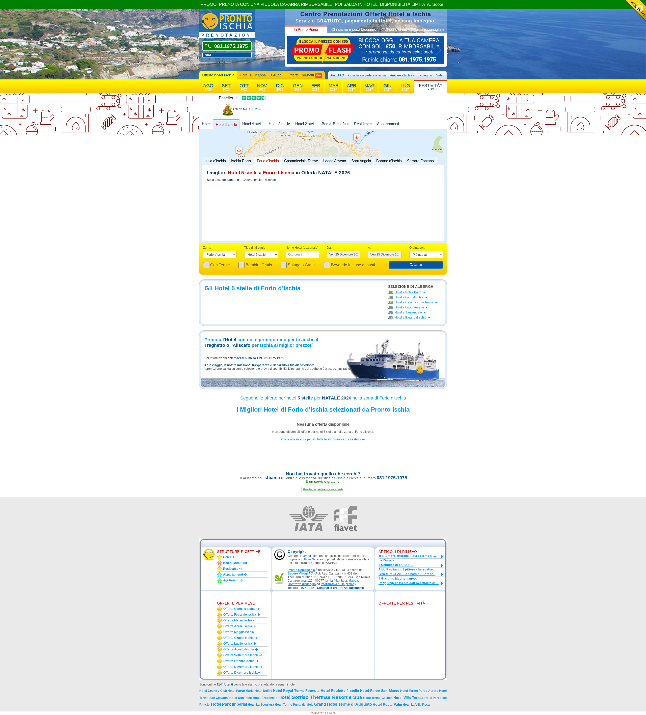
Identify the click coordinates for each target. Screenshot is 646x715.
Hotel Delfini (263, 691)
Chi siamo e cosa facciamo (353, 29)
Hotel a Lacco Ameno (409, 307)
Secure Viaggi (298, 573)
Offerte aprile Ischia (237, 626)
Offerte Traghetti (304, 75)
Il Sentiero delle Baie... (396, 565)
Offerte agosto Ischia (238, 649)
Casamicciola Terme (301, 161)
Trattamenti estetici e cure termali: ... (407, 556)
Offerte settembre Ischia (241, 655)
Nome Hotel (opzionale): (302, 247)
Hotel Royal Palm (387, 704)
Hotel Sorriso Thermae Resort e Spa (320, 697)
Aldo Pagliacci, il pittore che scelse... (407, 569)
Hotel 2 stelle (305, 124)
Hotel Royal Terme (289, 691)
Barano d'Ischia (389, 161)
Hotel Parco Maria (241, 691)
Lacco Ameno (334, 161)
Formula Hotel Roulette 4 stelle (332, 691)
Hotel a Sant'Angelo (408, 312)
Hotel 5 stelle (226, 124)
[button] (323, 489)
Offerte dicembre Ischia (240, 672)
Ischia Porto (241, 161)
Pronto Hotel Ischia (301, 570)
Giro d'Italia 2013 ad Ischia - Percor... (407, 574)
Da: (329, 247)
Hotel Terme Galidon (377, 698)
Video (440, 75)
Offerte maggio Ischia (238, 632)
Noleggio (425, 75)
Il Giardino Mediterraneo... (398, 578)
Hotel (206, 124)
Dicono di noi (396, 29)
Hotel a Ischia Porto (408, 292)
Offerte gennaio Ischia (239, 609)
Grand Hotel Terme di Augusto (343, 704)
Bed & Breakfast (335, 124)
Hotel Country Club (213, 691)
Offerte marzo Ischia (237, 620)
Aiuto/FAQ (337, 75)
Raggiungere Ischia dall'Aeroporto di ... (409, 583)
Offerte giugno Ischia (238, 638)
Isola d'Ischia (215, 161)
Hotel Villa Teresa (408, 698)
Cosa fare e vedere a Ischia (367, 75)
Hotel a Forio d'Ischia (409, 297)
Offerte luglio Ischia (237, 643)
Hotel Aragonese (265, 698)
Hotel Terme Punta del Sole (294, 704)
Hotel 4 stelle (252, 124)
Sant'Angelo (361, 161)
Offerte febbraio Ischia (239, 614)
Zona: (207, 247)
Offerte (218, 75)
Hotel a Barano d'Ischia (410, 317)
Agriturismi (231, 580)
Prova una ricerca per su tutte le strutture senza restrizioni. (323, 439)
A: (369, 247)
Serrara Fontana (420, 161)
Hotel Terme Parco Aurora (419, 691)
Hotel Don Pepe (240, 698)
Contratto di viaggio (302, 584)
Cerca (417, 265)
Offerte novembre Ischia (241, 667)
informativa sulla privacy (338, 584)
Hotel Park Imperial (229, 704)
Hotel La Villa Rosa (416, 704)
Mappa (353, 580)
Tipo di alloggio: (255, 247)
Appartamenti (388, 124)
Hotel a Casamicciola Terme (414, 302)
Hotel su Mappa (253, 75)
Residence (363, 124)
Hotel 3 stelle (279, 124)
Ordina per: (417, 247)
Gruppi (276, 75)
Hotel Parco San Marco (379, 691)
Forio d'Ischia (268, 161)
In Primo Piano (306, 29)
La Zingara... (388, 560)
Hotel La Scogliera (261, 704)
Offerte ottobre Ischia (238, 661)
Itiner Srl (310, 559)
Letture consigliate (429, 29)
